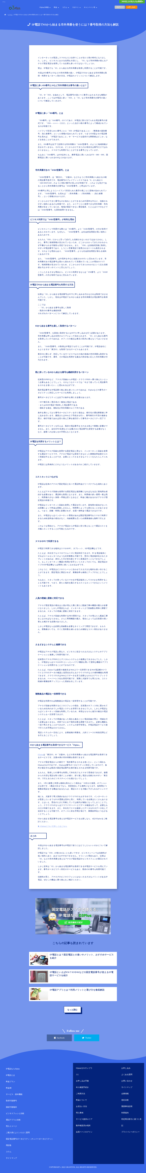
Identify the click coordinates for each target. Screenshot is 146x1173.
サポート (75, 7)
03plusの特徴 (44, 7)
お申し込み (131, 7)
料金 (55, 7)
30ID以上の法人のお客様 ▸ (132, 1)
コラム (64, 7)
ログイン (120, 7)
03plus (40, 755)
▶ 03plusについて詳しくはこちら (52, 826)
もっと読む (73, 1010)
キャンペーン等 (89, 7)
